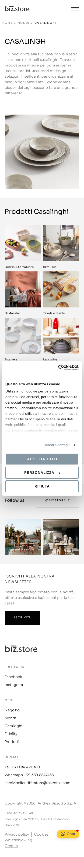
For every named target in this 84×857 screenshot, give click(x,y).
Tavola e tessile (54, 313)
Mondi (24, 22)
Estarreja (11, 359)
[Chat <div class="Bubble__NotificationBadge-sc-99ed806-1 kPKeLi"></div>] (63, 834)
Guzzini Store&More (19, 267)
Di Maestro (12, 313)
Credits (11, 846)
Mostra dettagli (57, 445)
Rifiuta (42, 486)
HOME (7, 22)
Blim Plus (49, 267)
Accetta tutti (42, 459)
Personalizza (39, 473)
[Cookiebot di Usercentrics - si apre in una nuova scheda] (59, 368)
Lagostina (50, 359)
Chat (71, 833)
